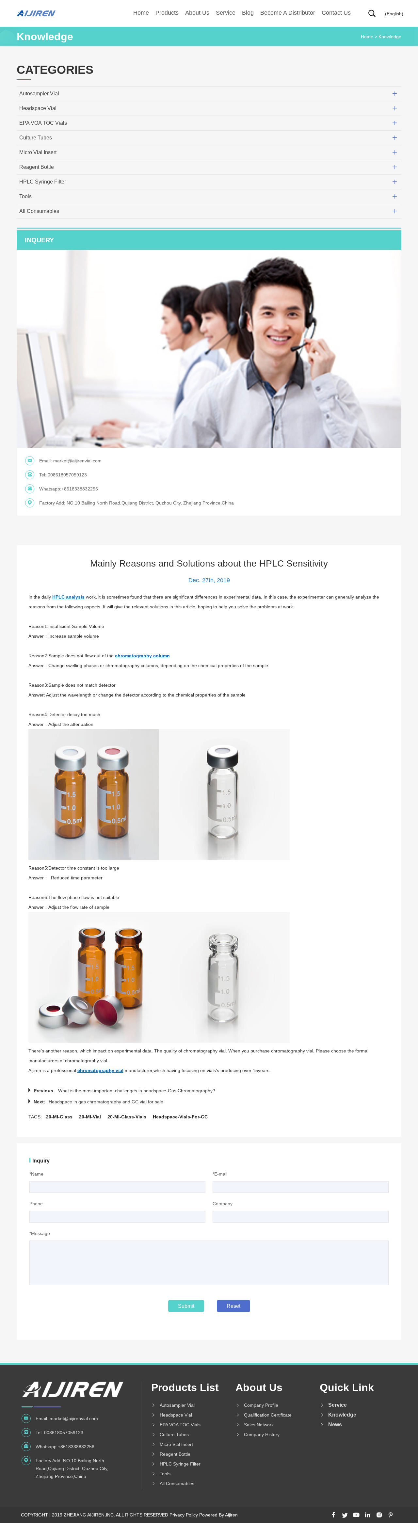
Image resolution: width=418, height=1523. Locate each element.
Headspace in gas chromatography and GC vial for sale (106, 1101)
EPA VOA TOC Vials (43, 123)
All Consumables (39, 211)
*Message (39, 1233)
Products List (185, 1387)
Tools (25, 196)
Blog (248, 12)
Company (223, 1203)
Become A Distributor (287, 12)
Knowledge (389, 36)
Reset (233, 1306)
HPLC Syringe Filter (42, 181)
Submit (186, 1306)
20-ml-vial (90, 1116)
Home (141, 12)
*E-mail (220, 1174)
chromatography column (142, 655)
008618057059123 (67, 474)
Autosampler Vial (39, 93)
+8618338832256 (79, 488)
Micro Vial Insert (37, 152)
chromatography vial (100, 1070)
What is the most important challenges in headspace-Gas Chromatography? (136, 1090)
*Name (36, 1174)
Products (167, 12)
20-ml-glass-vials (126, 1116)
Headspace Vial (37, 108)
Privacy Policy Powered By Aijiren (203, 1514)
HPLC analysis (68, 597)
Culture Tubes (35, 137)
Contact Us (336, 12)
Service (225, 12)
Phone (36, 1203)
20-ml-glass (59, 1116)
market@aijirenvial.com (77, 460)
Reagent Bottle (36, 167)
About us (197, 12)
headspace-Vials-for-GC (180, 1116)
